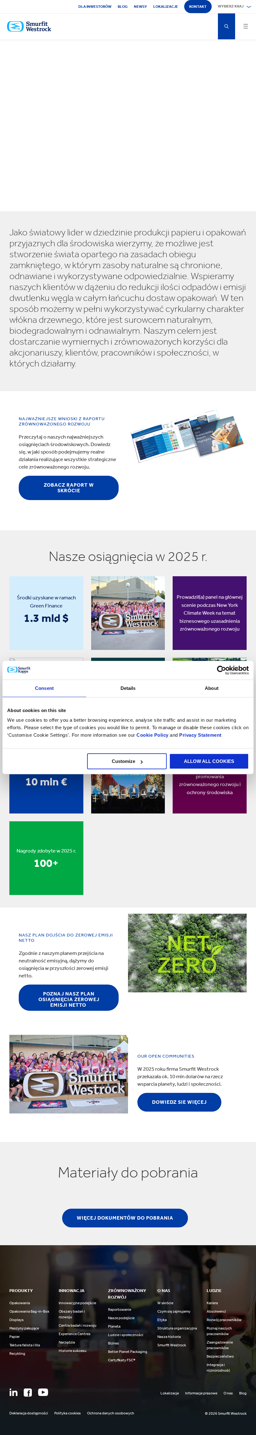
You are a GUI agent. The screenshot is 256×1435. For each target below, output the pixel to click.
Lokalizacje (165, 6)
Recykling (17, 1353)
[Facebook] (28, 1392)
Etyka (162, 1320)
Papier (14, 1336)
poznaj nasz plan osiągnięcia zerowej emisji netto (68, 999)
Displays (16, 1320)
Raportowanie (119, 1309)
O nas (228, 1393)
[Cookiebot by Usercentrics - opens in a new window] (221, 670)
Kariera (212, 1303)
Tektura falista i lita (24, 1345)
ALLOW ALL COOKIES (209, 761)
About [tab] (212, 688)
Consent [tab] (44, 688)
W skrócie (165, 1303)
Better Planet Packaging (127, 1351)
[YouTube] (43, 1392)
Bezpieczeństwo (220, 1356)
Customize (123, 761)
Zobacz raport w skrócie (69, 488)
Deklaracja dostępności (28, 1413)
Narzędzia (67, 1342)
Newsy (140, 6)
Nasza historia (169, 1336)
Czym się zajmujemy (173, 1311)
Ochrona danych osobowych (110, 1413)
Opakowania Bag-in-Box (29, 1311)
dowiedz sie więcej (179, 1102)
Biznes (113, 1343)
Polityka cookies (67, 1413)
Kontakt (198, 6)
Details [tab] (128, 688)
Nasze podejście (121, 1318)
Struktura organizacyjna (177, 1328)
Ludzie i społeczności (125, 1335)
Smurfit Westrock (171, 1345)
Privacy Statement (200, 735)
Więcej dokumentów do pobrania (125, 1218)
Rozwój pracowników (224, 1320)
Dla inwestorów (94, 6)
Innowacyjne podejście (77, 1303)
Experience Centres (75, 1334)
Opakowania (19, 1303)
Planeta (114, 1326)
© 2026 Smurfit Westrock (226, 1413)
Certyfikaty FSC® (121, 1360)
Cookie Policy (152, 735)
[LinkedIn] (13, 1392)
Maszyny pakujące (24, 1328)
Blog (123, 6)
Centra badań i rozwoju (77, 1325)
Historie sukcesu (72, 1351)
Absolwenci (216, 1311)
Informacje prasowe (201, 1393)
